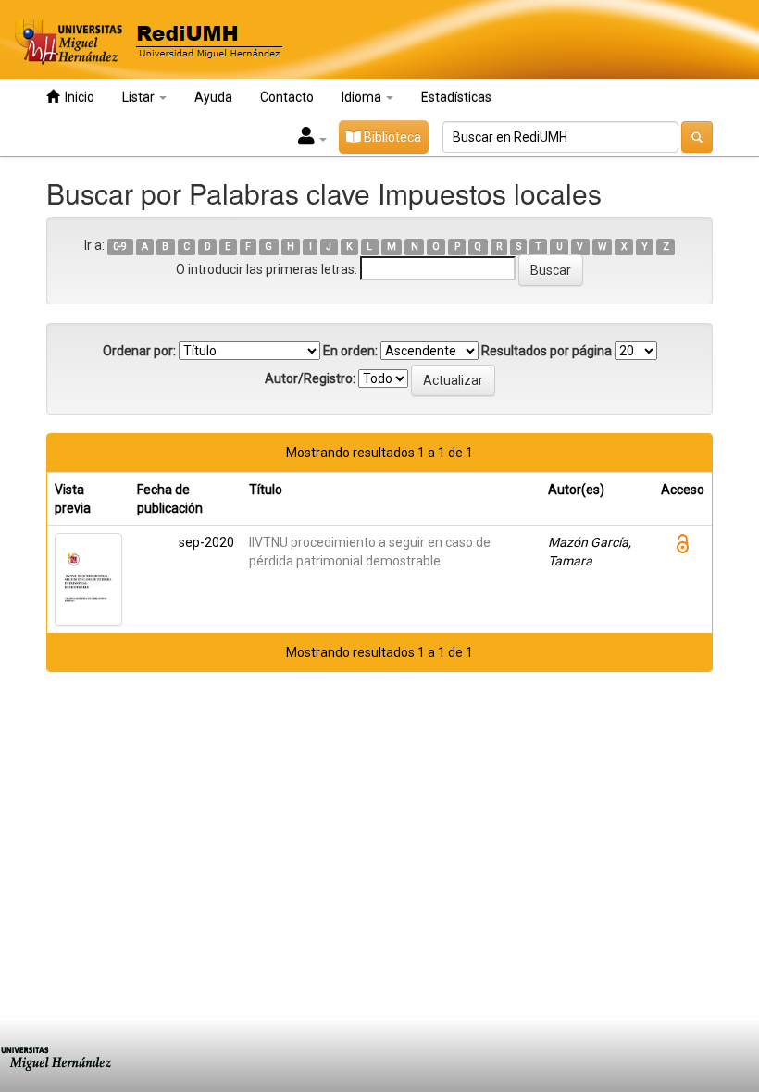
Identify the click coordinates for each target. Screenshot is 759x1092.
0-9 (120, 247)
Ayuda (213, 97)
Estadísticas (456, 97)
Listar (139, 97)
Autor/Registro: (310, 378)
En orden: (350, 350)
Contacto (287, 97)
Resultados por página (546, 350)
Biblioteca (391, 137)
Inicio (76, 97)
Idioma (363, 97)
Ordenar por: (139, 350)
